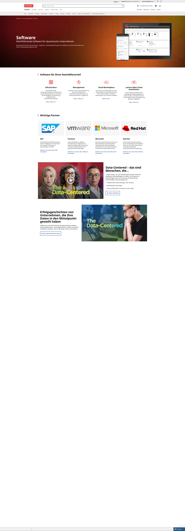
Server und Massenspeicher (27, 18)
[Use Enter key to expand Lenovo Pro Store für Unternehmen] (139, 1)
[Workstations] (47, 13)
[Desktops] (39, 13)
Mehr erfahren (51, 102)
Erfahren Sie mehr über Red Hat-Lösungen (133, 152)
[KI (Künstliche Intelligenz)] (105, 13)
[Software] (71, 13)
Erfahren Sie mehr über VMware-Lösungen (78, 152)
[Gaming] (155, 9)
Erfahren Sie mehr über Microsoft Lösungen (105, 152)
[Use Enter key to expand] (153, 6)
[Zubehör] (65, 13)
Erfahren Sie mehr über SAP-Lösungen (49, 151)
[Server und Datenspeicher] (90, 13)
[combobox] (81, 6)
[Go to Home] (28, 5)
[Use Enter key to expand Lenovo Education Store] (155, 1)
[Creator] (161, 9)
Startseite (18, 18)
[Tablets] (59, 13)
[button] (158, 1)
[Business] (142, 9)
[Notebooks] (33, 13)
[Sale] (26, 13)
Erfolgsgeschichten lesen (50, 233)
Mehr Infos (106, 98)
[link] (161, 2)
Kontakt (179, 529)
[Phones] (76, 13)
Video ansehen (113, 193)
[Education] (149, 9)
